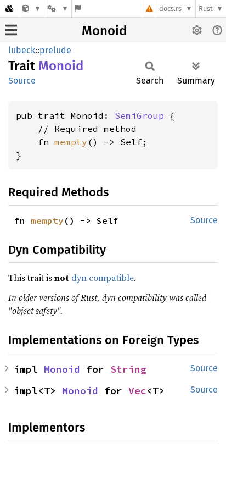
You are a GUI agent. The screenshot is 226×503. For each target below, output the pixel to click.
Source (22, 80)
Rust (206, 8)
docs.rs (170, 8)
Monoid (104, 30)
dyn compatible (102, 278)
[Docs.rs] (9, 8)
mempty (70, 141)
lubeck (21, 50)
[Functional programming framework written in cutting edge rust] (31, 8)
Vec (137, 390)
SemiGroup (139, 115)
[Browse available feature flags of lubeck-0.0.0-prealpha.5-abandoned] (77, 8)
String (128, 369)
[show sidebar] (11, 30)
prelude (55, 50)
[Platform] (57, 8)
